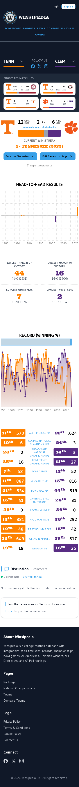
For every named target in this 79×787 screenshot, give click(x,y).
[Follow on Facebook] (33, 66)
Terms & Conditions (17, 728)
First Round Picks (39, 529)
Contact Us (11, 740)
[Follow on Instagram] (46, 66)
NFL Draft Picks (40, 519)
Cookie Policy (12, 734)
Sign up (68, 6)
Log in (9, 611)
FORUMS (39, 34)
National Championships (19, 688)
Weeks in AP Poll (39, 538)
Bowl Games (39, 471)
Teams (8, 694)
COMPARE (53, 28)
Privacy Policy (12, 721)
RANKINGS (29, 28)
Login (55, 6)
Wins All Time (39, 481)
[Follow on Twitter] (39, 66)
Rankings (9, 682)
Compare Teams (14, 700)
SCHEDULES (67, 28)
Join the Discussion (17, 156)
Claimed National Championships (39, 442)
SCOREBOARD (13, 28)
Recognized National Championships (39, 452)
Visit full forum (32, 577)
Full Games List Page (55, 156)
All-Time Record (39, 432)
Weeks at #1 (39, 548)
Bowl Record (39, 490)
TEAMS (41, 28)
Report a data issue (41, 165)
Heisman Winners (39, 510)
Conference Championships (39, 461)
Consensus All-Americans (40, 500)
